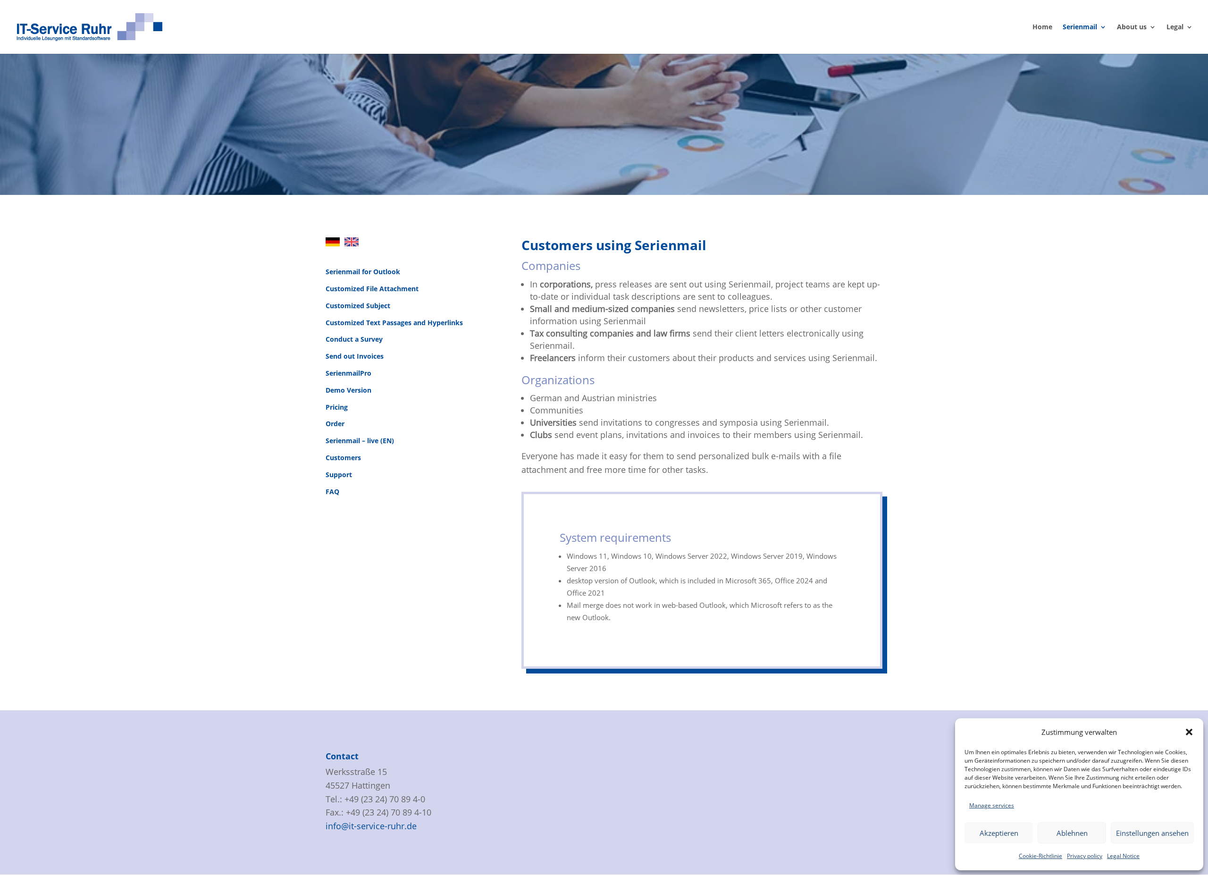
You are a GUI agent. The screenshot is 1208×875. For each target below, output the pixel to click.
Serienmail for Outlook (363, 271)
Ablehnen (1072, 833)
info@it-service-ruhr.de (371, 826)
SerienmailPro (348, 373)
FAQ (332, 491)
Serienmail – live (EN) (360, 440)
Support (339, 474)
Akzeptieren (999, 833)
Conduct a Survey (354, 339)
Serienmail (1080, 27)
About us (1132, 27)
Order (335, 423)
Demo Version (348, 390)
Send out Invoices (355, 356)
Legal (1174, 27)
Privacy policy (1084, 856)
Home (1042, 27)
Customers (343, 457)
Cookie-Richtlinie (1040, 856)
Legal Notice (1123, 856)
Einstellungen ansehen (1152, 833)
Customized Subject (358, 305)
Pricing (337, 407)
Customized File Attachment (372, 288)
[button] (1189, 732)
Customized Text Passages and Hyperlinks (394, 322)
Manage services (991, 805)
